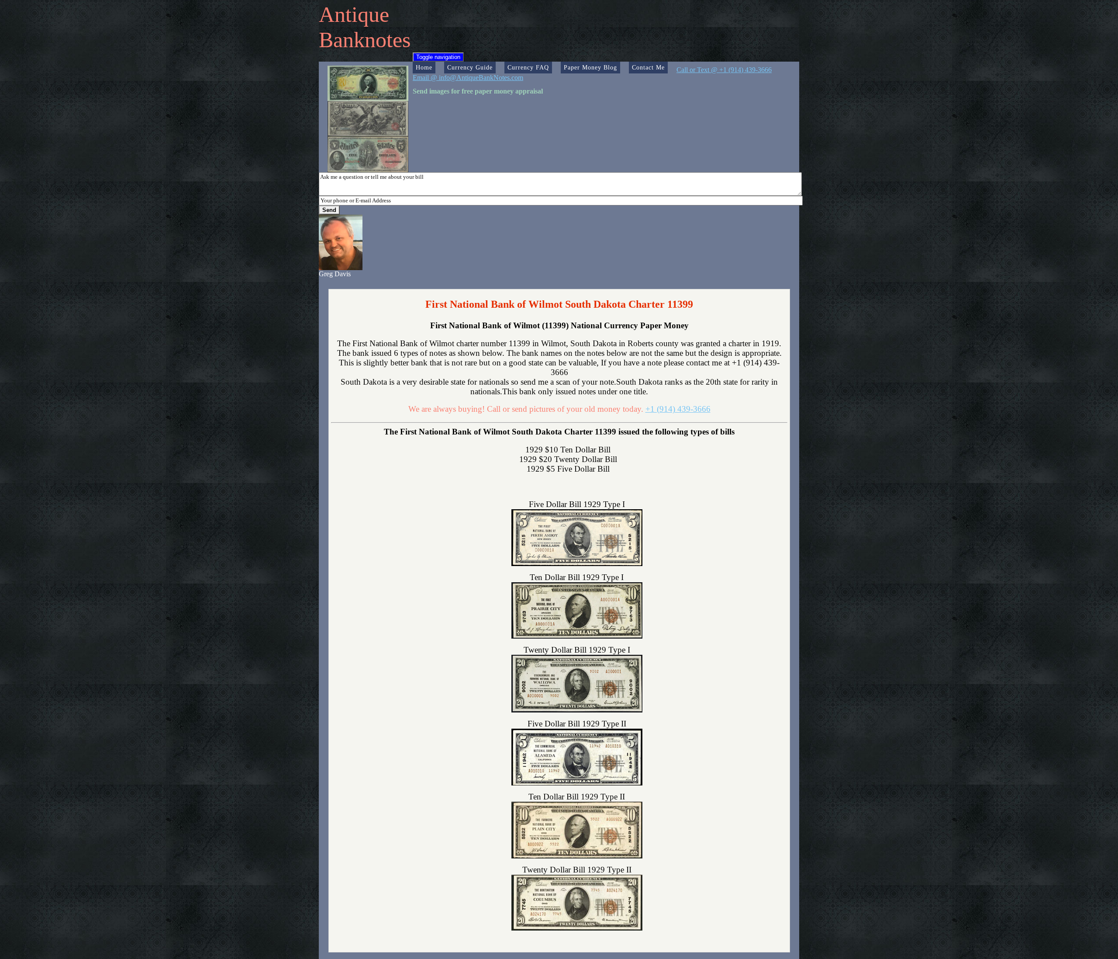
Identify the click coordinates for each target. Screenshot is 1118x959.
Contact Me (648, 67)
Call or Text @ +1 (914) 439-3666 (724, 69)
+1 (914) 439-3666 (678, 408)
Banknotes (365, 40)
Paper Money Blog (590, 67)
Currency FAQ (528, 67)
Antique (354, 14)
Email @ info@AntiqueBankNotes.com (468, 77)
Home (424, 67)
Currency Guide (470, 67)
